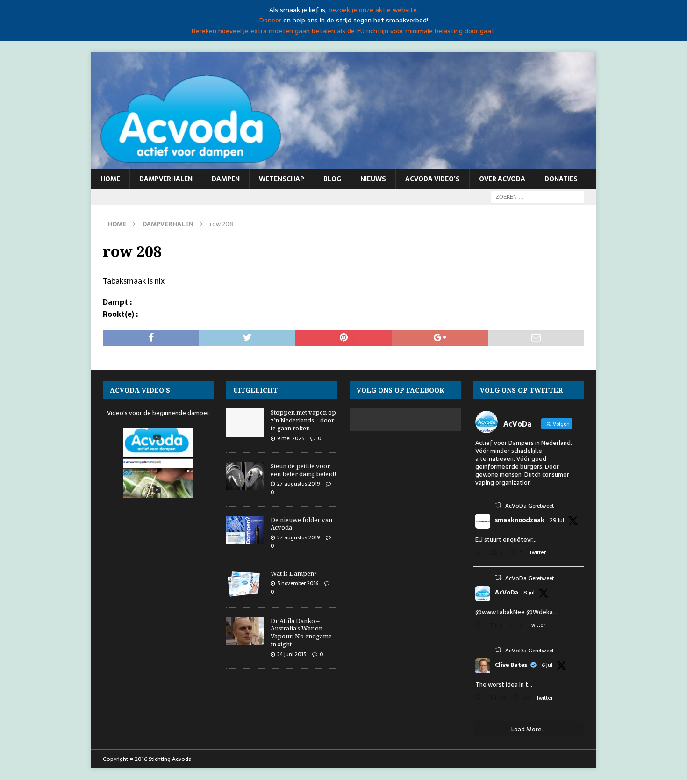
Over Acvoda (502, 179)
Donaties (561, 179)
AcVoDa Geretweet (529, 505)
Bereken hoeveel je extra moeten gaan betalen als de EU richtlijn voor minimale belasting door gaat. (343, 31)
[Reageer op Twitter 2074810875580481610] (480, 626)
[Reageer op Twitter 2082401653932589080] (480, 553)
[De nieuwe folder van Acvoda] (245, 530)
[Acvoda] (343, 164)
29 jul (557, 520)
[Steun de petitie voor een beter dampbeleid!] (245, 476)
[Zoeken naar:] (537, 196)
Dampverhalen (166, 179)
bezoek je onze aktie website (373, 10)
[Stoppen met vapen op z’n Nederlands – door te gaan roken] (245, 422)
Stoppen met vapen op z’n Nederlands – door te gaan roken (303, 420)
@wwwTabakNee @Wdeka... (516, 612)
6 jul (547, 665)
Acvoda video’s (432, 179)
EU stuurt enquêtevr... (506, 539)
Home (110, 179)
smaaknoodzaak (519, 520)
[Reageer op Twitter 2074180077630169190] (480, 698)
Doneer (270, 20)
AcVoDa (506, 592)
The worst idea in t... (503, 684)
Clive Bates (511, 665)
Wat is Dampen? (294, 573)
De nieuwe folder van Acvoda (301, 523)
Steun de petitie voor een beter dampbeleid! (303, 470)
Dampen (226, 179)
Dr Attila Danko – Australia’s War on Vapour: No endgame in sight (301, 632)
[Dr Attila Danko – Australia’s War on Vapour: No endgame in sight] (245, 631)
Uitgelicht (255, 390)
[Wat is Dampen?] (245, 584)
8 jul (529, 592)
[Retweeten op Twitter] (498, 504)
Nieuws (373, 179)
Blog (332, 179)
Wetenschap (281, 179)
